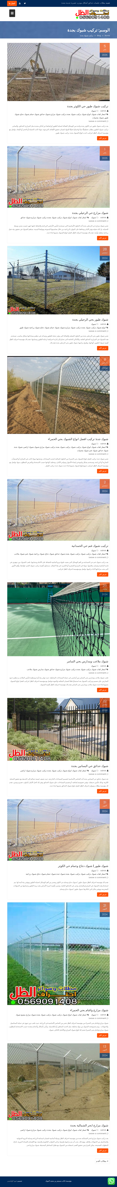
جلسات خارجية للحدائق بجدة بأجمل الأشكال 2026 (85, 3)
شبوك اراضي (28, 447)
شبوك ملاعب (19, 554)
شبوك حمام (34, 114)
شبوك (93, 111)
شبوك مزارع (31, 1014)
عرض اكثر (103, 138)
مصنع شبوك (20, 1014)
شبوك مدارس (43, 669)
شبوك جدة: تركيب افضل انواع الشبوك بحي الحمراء (78, 439)
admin (103, 111)
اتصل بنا (12, 3)
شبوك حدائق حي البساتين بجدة (89, 766)
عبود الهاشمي (12, 1181)
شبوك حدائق (45, 114)
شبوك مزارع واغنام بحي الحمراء (89, 1010)
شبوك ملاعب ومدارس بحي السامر (87, 661)
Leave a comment (97, 121)
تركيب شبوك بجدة (74, 114)
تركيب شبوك (76, 447)
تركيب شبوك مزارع (58, 114)
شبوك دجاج (24, 114)
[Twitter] (25, 3)
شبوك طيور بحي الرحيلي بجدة (90, 320)
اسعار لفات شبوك (99, 114)
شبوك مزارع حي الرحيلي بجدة (90, 213)
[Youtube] (19, 3)
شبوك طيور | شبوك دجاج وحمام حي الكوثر (83, 866)
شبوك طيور (24, 327)
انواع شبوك (86, 114)
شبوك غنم (93, 450)
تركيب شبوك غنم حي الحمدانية (90, 546)
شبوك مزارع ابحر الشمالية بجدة (89, 1125)
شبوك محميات (98, 117)
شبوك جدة (18, 447)
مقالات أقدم (101, 1161)
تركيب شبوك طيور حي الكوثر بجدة (87, 106)
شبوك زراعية (34, 327)
